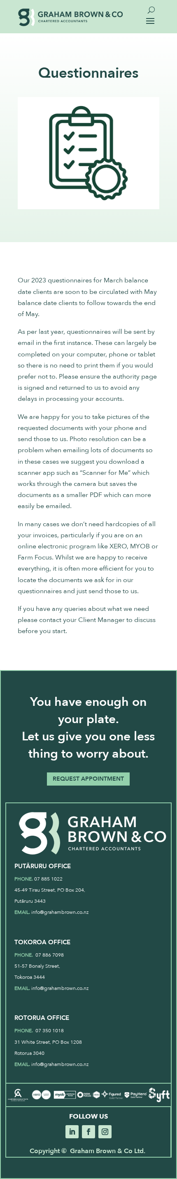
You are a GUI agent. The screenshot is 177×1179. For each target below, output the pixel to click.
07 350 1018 (49, 1030)
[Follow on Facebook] (88, 1131)
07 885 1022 (48, 879)
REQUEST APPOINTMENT (88, 779)
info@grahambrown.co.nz (59, 912)
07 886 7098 (49, 955)
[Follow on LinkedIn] (72, 1131)
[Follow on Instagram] (105, 1131)
